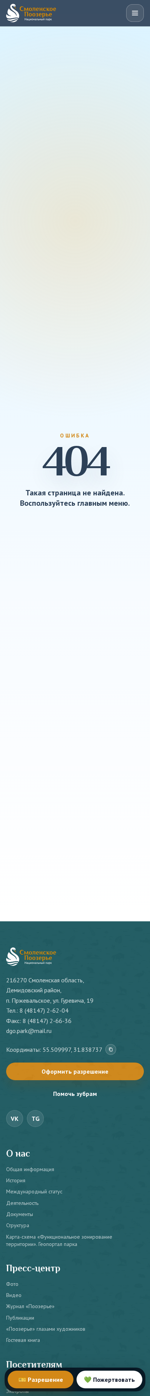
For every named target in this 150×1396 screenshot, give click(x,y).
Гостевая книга (23, 1340)
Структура (17, 1225)
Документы (19, 1214)
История (15, 1180)
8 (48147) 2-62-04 (44, 1010)
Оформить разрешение (75, 1071)
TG (36, 1118)
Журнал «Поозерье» (30, 1306)
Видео (14, 1295)
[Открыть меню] (135, 13)
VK (14, 1118)
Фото (12, 1283)
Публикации (20, 1317)
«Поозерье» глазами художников (45, 1328)
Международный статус (34, 1191)
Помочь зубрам (75, 1093)
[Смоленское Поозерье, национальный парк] (31, 13)
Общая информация (30, 1169)
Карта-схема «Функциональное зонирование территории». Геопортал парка (59, 1240)
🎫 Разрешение (40, 1379)
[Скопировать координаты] (110, 1049)
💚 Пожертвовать (109, 1379)
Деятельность (22, 1203)
